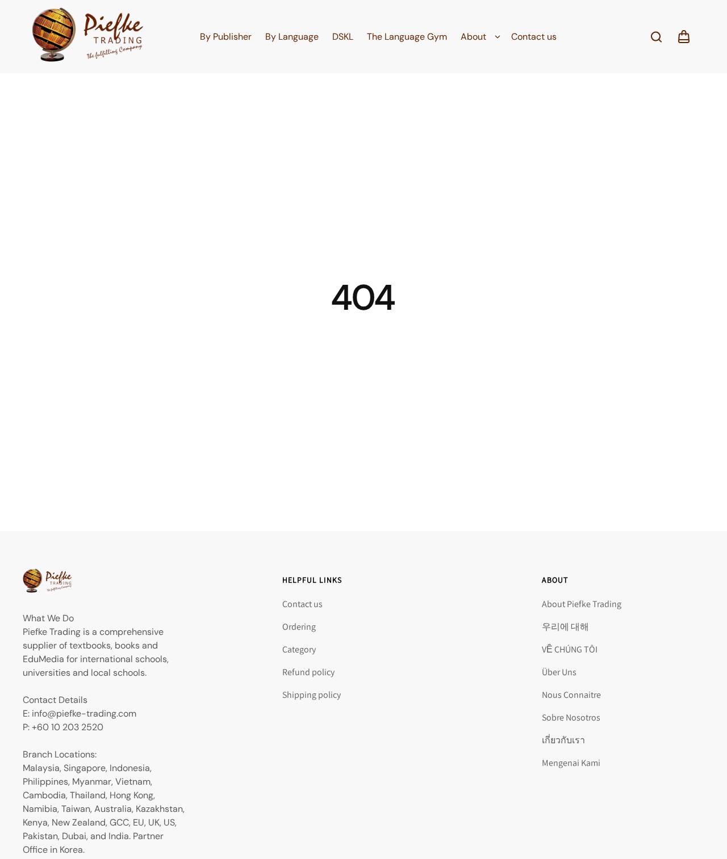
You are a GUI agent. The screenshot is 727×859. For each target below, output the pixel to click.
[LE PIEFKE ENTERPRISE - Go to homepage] (88, 37)
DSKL (342, 37)
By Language (292, 37)
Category (299, 649)
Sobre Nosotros (571, 717)
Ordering (299, 627)
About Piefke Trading (581, 604)
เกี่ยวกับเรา (563, 740)
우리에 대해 (565, 627)
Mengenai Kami (571, 763)
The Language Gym (407, 37)
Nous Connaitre (571, 695)
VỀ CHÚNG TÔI (570, 649)
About (473, 37)
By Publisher (226, 37)
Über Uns (559, 672)
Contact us (534, 37)
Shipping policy (311, 695)
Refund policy (308, 672)
